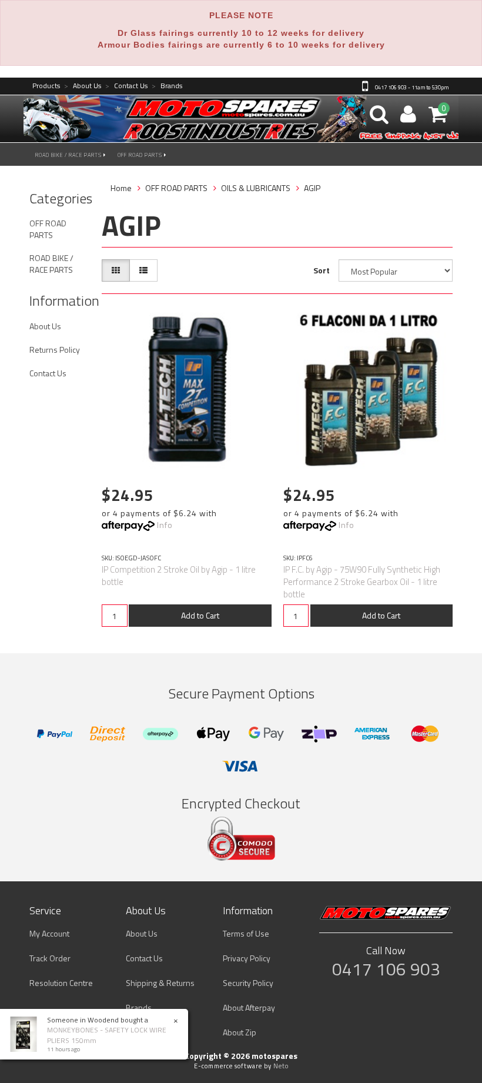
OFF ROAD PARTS (141, 155)
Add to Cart (200, 615)
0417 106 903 (386, 968)
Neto (281, 1066)
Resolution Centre (61, 983)
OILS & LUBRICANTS (255, 188)
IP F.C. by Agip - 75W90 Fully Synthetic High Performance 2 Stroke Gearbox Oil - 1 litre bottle (361, 582)
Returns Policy (54, 349)
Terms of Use (246, 933)
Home (121, 188)
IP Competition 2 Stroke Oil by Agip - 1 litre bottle (179, 576)
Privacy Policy (246, 958)
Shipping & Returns (160, 983)
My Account (49, 933)
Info (165, 525)
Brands (167, 86)
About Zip (239, 1032)
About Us (82, 86)
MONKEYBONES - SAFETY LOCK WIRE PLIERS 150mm (106, 1034)
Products (46, 86)
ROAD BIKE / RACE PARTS (69, 155)
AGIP (312, 188)
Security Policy (248, 983)
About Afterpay (249, 1007)
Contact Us (126, 86)
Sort (321, 270)
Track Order (50, 958)
